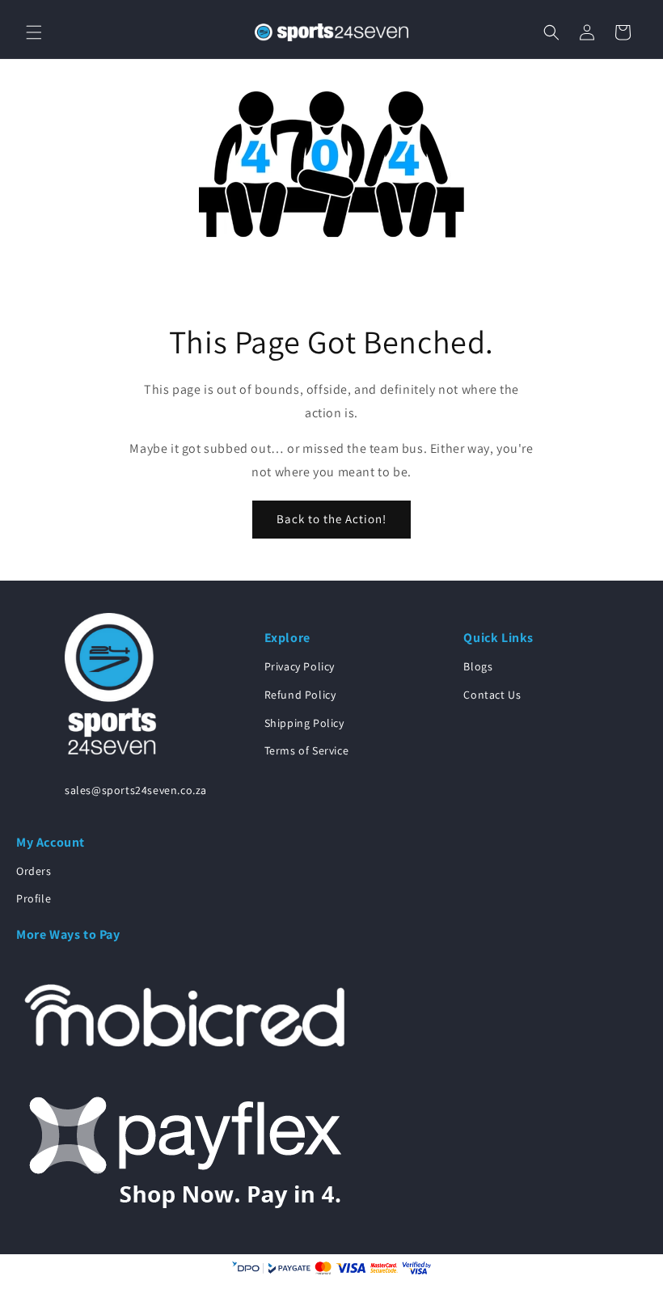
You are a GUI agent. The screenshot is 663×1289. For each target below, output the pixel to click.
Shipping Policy (304, 723)
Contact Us (492, 694)
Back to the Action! (331, 518)
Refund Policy (300, 694)
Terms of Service (306, 750)
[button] (34, 32)
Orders (34, 871)
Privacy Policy (299, 666)
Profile (33, 898)
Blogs (477, 666)
